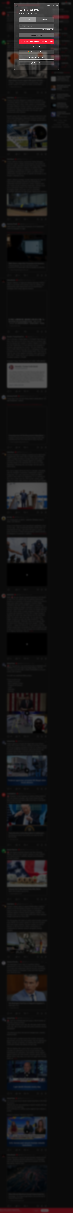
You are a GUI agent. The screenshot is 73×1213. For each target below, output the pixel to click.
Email (28, 19)
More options (38, 63)
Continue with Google (38, 52)
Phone (46, 19)
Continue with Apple (37, 57)
